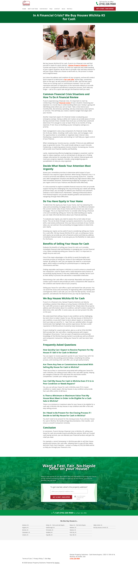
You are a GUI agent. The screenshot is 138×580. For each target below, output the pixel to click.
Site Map (48, 558)
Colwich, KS (25, 535)
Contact (57, 9)
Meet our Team (33, 9)
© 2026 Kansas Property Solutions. (34, 563)
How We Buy (44, 9)
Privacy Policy (38, 558)
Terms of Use (27, 558)
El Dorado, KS (49, 530)
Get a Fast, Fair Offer (104, 9)
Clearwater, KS (26, 532)
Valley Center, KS (97, 525)
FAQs (50, 9)
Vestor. (57, 563)
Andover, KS (25, 525)
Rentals (69, 9)
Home (24, 9)
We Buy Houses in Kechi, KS (100, 527)
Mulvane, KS (73, 527)
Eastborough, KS (50, 527)
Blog (63, 9)
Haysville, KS (49, 535)
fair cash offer (69, 79)
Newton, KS (73, 530)
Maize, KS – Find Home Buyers (78, 525)
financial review (65, 103)
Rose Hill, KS (73, 535)
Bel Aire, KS (25, 530)
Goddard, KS (49, 532)
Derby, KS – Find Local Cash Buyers (55, 525)
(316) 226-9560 (107, 4)
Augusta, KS (25, 527)
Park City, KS (73, 532)
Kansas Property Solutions (77, 65)
